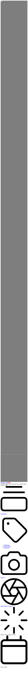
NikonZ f (3, 577)
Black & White (7, 546)
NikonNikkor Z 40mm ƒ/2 (7, 606)
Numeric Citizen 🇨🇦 (5, 482)
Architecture (6, 545)
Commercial (6, 547)
